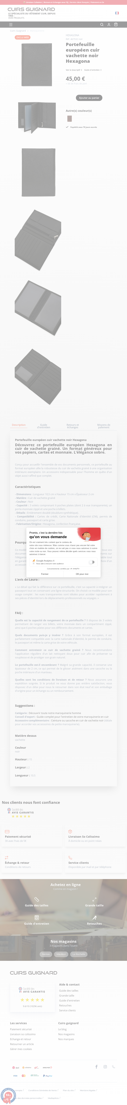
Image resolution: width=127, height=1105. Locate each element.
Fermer (44, 574)
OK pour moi (82, 574)
